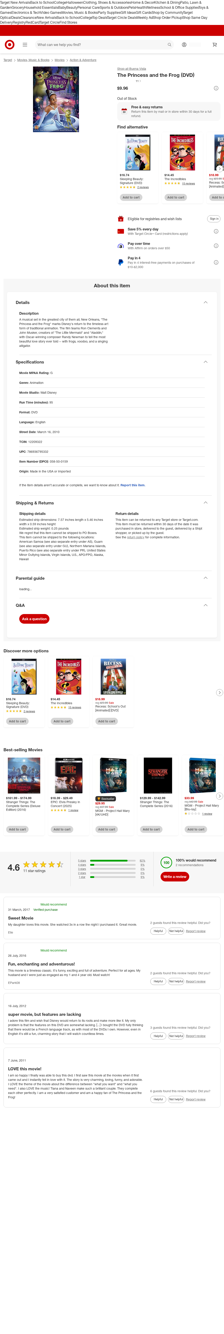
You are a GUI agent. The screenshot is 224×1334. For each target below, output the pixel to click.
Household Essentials (41, 7)
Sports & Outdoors (114, 7)
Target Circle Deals (121, 17)
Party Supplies (109, 12)
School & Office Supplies (179, 7)
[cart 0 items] (215, 44)
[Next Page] (219, 168)
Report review (196, 931)
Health (140, 7)
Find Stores (68, 22)
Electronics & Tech (25, 12)
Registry (19, 22)
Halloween (74, 2)
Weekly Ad (144, 17)
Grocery (18, 7)
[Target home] (9, 44)
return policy (135, 537)
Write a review (174, 876)
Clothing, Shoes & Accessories (107, 2)
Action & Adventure (83, 60)
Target (8, 60)
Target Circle (50, 22)
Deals (15, 17)
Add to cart (131, 197)
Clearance (28, 17)
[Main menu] (25, 44)
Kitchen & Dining (167, 2)
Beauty (71, 7)
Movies (60, 60)
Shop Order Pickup (167, 17)
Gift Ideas (128, 12)
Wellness (153, 7)
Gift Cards (144, 12)
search (170, 45)
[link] (129, 81)
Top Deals (99, 17)
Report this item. (133, 485)
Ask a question (34, 619)
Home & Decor (142, 2)
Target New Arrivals (15, 2)
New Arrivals (46, 17)
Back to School (42, 2)
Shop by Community (167, 12)
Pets (131, 7)
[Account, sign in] (192, 44)
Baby (62, 7)
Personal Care (88, 7)
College (60, 2)
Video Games (50, 12)
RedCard (33, 22)
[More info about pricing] (216, 88)
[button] (129, 81)
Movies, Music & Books (79, 12)
